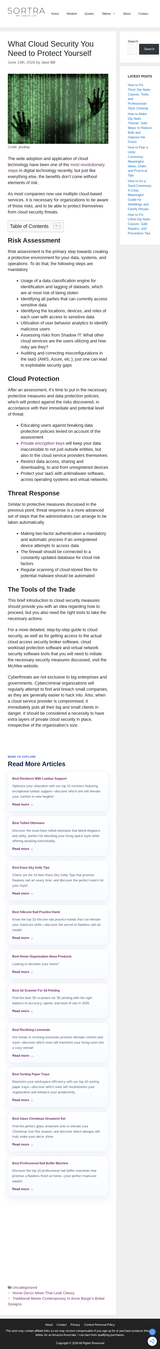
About (127, 13)
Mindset (72, 13)
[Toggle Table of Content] (55, 225)
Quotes (89, 13)
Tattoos (106, 13)
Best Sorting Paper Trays (30, 1074)
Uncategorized (24, 1287)
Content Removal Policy (99, 1324)
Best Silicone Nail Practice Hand (36, 912)
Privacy (75, 1324)
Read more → (22, 804)
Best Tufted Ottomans (28, 823)
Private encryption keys (43, 443)
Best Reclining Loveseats (31, 1029)
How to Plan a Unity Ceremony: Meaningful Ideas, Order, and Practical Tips (138, 161)
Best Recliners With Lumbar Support (39, 778)
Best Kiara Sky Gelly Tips (31, 867)
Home (55, 13)
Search (133, 41)
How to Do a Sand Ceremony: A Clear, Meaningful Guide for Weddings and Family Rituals (140, 195)
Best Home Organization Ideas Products (42, 956)
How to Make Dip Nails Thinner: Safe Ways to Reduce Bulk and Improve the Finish (140, 128)
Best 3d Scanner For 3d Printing (36, 990)
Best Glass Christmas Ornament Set (38, 1118)
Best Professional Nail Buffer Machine (40, 1163)
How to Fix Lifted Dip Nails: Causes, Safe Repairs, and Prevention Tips (139, 224)
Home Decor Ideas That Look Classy (43, 1293)
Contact (143, 13)
